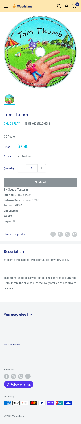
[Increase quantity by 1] (42, 168)
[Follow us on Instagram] (20, 376)
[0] (74, 6)
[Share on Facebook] (53, 234)
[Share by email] (74, 234)
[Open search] (59, 6)
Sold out (40, 182)
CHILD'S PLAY (12, 123)
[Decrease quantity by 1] (22, 168)
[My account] (66, 6)
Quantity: (9, 168)
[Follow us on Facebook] (6, 376)
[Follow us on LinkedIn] (28, 376)
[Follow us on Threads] (13, 376)
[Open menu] (6, 6)
